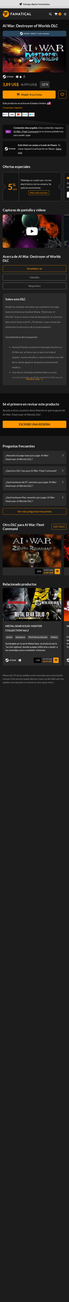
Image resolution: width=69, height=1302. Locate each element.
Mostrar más (33, 379)
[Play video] (32, 231)
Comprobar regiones (12, 107)
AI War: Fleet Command (26, 131)
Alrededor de (34, 268)
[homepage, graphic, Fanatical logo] (17, 14)
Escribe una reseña (34, 424)
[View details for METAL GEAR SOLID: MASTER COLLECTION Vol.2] (32, 604)
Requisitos (34, 285)
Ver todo (59, 526)
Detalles (34, 277)
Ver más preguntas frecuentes (34, 511)
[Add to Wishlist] (62, 95)
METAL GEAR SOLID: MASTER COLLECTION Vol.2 (23, 628)
